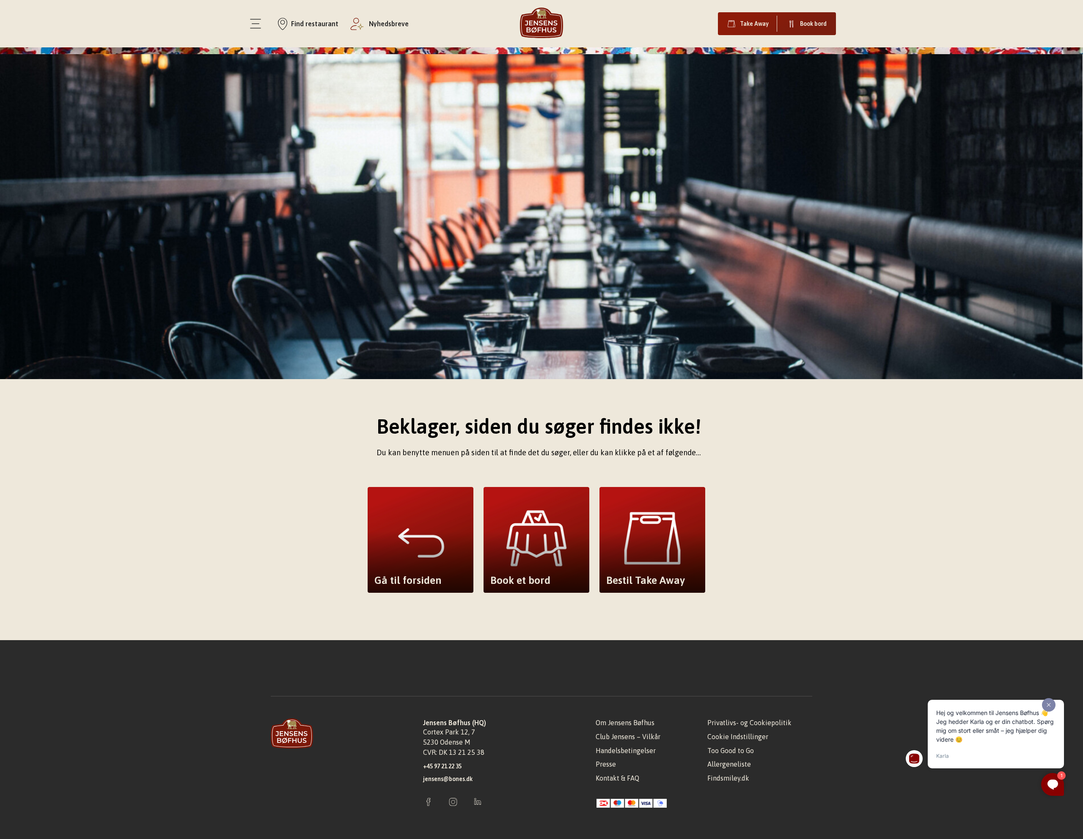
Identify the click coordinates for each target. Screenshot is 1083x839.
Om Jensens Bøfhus (625, 722)
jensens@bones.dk (448, 779)
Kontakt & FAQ (617, 778)
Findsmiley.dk (728, 778)
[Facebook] (428, 802)
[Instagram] (453, 802)
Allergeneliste (729, 764)
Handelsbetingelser (626, 750)
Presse (606, 764)
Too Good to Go (730, 750)
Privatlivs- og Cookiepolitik (749, 722)
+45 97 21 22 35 (442, 766)
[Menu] (255, 23)
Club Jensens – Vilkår (628, 736)
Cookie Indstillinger (737, 736)
